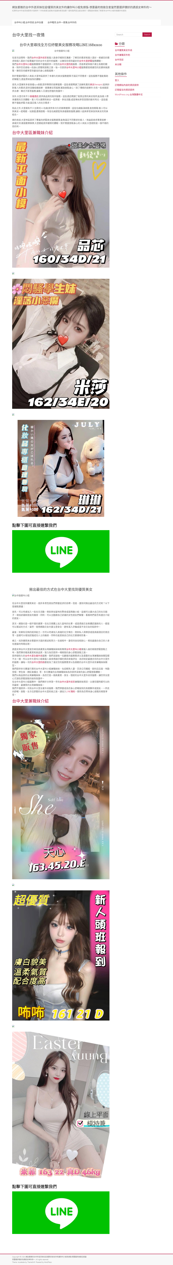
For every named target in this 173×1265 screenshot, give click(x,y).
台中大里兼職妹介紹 (30, 701)
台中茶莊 (119, 59)
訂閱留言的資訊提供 (124, 90)
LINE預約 (70, 691)
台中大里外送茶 (39, 57)
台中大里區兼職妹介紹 (32, 132)
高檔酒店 (34, 96)
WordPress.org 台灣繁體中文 (129, 94)
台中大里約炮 (66, 64)
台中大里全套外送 (33, 655)
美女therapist (96, 84)
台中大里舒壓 (85, 61)
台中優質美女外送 (123, 50)
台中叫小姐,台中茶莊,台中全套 (28, 22)
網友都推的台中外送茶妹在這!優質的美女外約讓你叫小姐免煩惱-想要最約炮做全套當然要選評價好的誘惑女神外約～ (82, 7)
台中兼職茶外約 (122, 55)
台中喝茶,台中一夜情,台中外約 (62, 22)
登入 (117, 80)
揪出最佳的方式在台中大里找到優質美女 (60, 589)
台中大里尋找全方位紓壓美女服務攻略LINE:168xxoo (61, 44)
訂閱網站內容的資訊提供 (127, 85)
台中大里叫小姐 (24, 64)
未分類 (118, 64)
